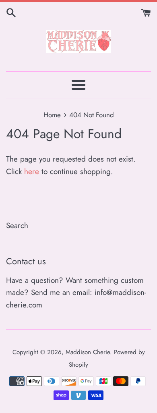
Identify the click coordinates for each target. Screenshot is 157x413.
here (31, 171)
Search (17, 225)
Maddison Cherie (88, 352)
